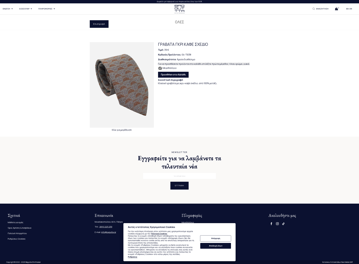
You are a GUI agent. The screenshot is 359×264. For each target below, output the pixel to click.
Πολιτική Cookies (159, 234)
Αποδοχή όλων (215, 246)
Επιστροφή (99, 24)
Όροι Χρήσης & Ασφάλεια (19, 228)
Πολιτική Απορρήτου (17, 233)
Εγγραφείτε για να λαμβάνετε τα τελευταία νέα (179, 162)
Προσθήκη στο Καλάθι (173, 74)
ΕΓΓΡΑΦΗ (179, 185)
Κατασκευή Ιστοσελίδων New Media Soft (337, 262)
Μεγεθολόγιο (169, 68)
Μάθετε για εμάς (15, 222)
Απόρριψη (215, 238)
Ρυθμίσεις (132, 257)
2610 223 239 (105, 226)
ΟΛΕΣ (179, 22)
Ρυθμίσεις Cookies (16, 238)
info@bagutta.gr (108, 232)
